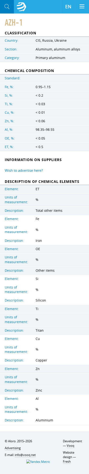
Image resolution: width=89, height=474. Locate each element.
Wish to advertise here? (24, 170)
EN (68, 7)
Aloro (21, 6)
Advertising (13, 448)
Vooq (70, 445)
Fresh (67, 461)
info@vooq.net (25, 455)
